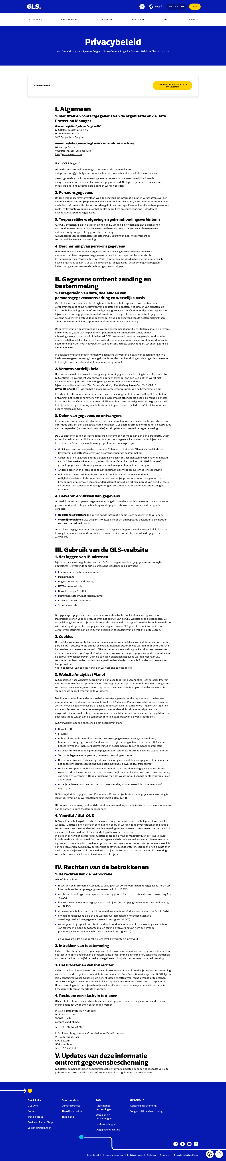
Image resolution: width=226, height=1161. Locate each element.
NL (182, 6)
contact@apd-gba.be (67, 1022)
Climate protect (71, 1105)
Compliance (165, 1155)
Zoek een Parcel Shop (40, 1122)
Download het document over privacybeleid (172, 85)
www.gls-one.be (65, 389)
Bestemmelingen (106, 1124)
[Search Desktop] (142, 6)
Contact (32, 1111)
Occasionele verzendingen (104, 1116)
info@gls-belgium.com (68, 154)
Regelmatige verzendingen (104, 1107)
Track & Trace (35, 1116)
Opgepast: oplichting (108, 1129)
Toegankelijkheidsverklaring (146, 1111)
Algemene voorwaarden (113, 1155)
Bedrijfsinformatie (135, 1155)
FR (176, 6)
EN (170, 6)
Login (195, 6)
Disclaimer (151, 1155)
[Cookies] (210, 1154)
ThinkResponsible (72, 1111)
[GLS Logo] (33, 6)
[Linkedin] (175, 1144)
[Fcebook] (182, 1144)
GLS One (33, 1105)
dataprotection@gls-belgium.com (75, 173)
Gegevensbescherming (143, 1105)
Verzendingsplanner (39, 1127)
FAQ (98, 1100)
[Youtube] (189, 1144)
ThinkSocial (68, 1116)
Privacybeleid (93, 1155)
